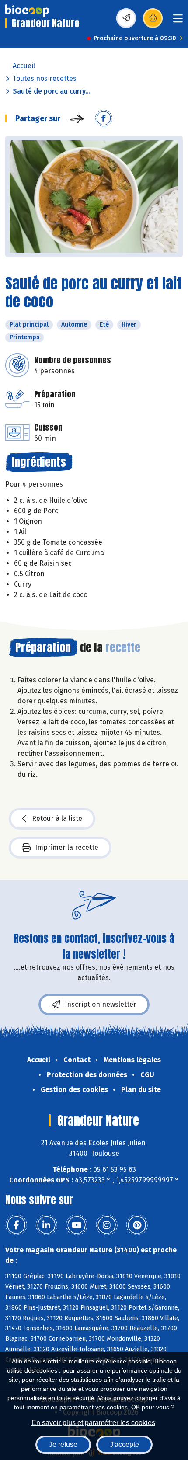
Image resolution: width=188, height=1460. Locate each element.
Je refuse (63, 1444)
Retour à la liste (57, 818)
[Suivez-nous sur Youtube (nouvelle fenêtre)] (76, 1225)
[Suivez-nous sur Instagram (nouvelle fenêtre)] (107, 1225)
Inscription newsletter (100, 1004)
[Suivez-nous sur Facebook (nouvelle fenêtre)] (16, 1225)
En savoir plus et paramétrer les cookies (93, 1422)
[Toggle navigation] (178, 21)
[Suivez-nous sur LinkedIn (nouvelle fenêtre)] (46, 1225)
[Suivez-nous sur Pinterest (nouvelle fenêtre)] (137, 1225)
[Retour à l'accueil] (27, 10)
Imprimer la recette (66, 847)
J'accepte (124, 1444)
